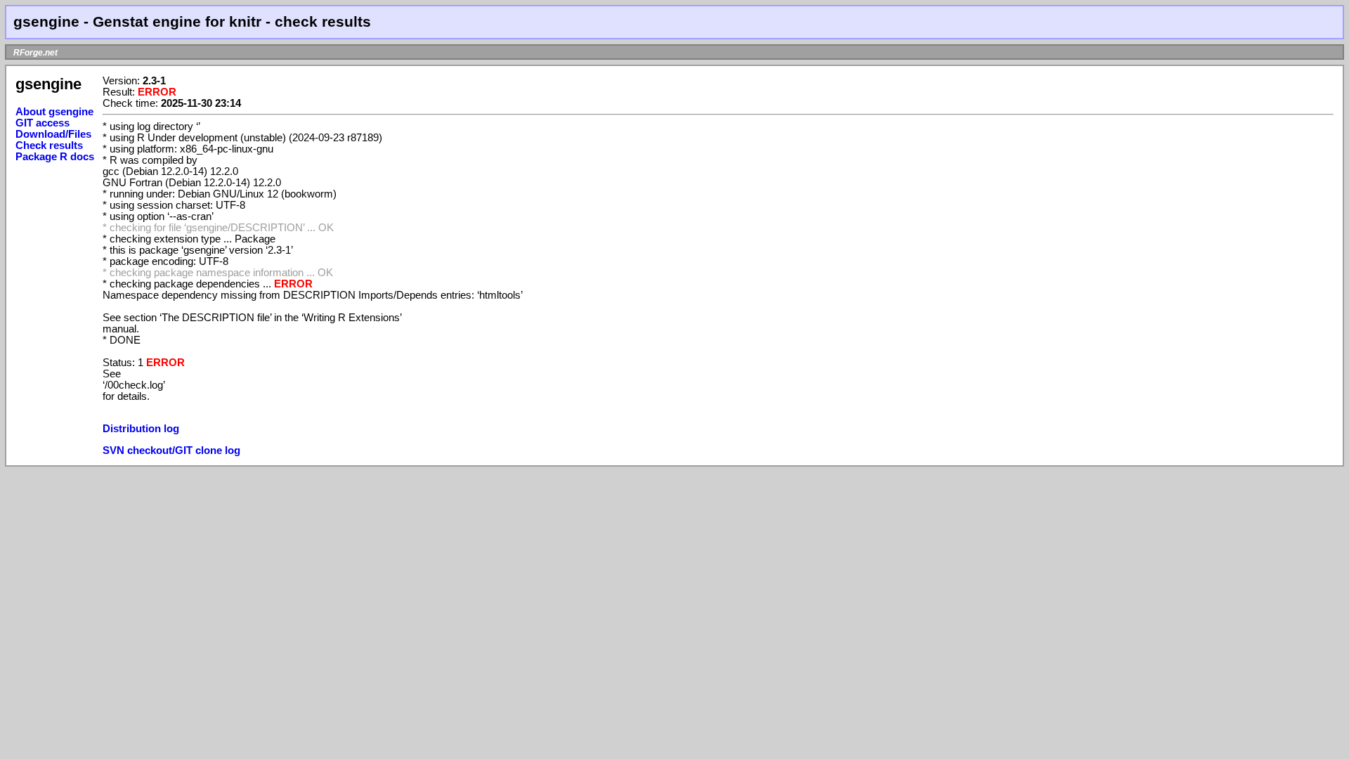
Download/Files (53, 134)
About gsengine (54, 111)
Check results (49, 145)
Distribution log (141, 428)
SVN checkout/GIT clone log (171, 450)
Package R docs (54, 156)
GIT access (42, 123)
